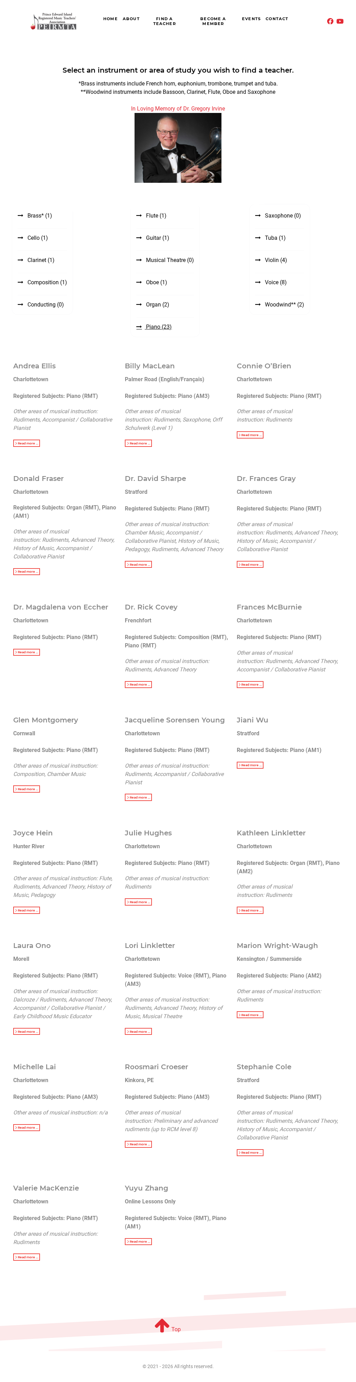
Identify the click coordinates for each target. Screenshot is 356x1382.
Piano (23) (158, 327)
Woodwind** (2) (284, 304)
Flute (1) (156, 215)
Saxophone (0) (282, 215)
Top (175, 1329)
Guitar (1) (157, 238)
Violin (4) (275, 260)
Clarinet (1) (40, 260)
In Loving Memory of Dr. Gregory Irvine (178, 108)
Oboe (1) (156, 282)
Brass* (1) (39, 215)
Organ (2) (157, 304)
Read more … (27, 443)
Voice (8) (275, 282)
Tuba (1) (275, 238)
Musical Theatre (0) (169, 260)
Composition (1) (46, 282)
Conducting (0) (45, 304)
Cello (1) (37, 238)
